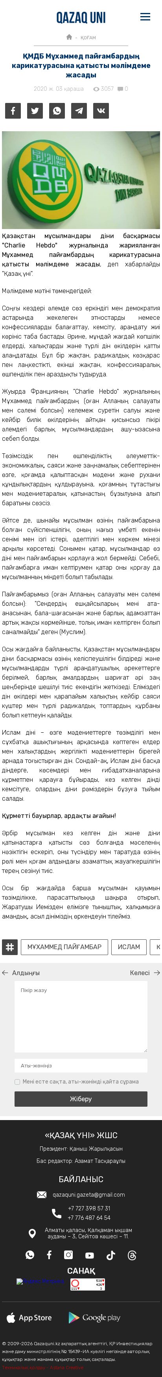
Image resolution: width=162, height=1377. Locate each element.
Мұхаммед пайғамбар (64, 947)
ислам (129, 947)
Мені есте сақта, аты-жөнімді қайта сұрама (81, 1082)
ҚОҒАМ (88, 37)
